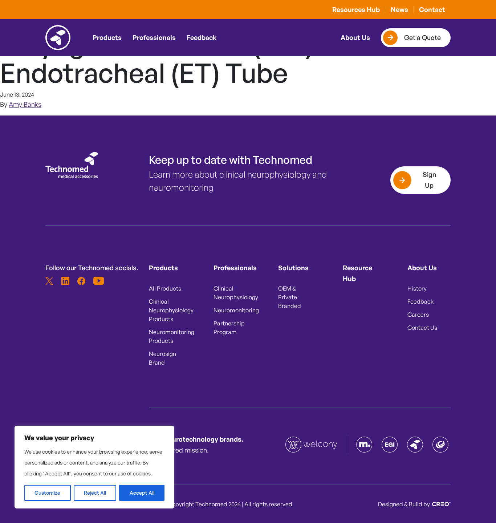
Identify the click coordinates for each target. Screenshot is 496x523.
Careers (418, 314)
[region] (94, 467)
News (399, 9)
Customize (47, 493)
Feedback (202, 37)
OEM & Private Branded (289, 297)
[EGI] (389, 444)
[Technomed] (312, 444)
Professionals (154, 37)
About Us (355, 37)
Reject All (95, 493)
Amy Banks (25, 104)
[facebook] (81, 281)
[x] (49, 281)
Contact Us (422, 327)
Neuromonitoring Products (167, 336)
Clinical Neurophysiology (231, 293)
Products (107, 37)
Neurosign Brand (162, 358)
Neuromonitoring (231, 310)
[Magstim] (364, 444)
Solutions (293, 268)
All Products (165, 288)
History (417, 288)
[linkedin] (65, 281)
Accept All (142, 493)
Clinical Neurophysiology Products (167, 310)
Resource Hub (357, 273)
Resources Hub (356, 9)
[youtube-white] (97, 281)
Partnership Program (229, 328)
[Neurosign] (440, 444)
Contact (432, 9)
